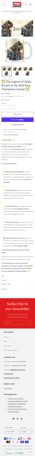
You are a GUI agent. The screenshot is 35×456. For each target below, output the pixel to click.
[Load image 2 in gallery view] (17, 71)
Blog (5, 341)
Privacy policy (8, 449)
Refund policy (28, 446)
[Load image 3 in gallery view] (28, 71)
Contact (6, 337)
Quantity (3, 103)
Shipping (11, 96)
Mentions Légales (13, 411)
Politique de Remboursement (17, 409)
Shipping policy (28, 449)
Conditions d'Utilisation (16, 398)
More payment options (18, 124)
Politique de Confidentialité (17, 404)
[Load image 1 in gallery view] (7, 71)
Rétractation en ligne (10, 350)
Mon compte (8, 388)
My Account (7, 346)
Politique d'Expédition (15, 406)
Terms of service (18, 449)
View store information (11, 134)
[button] (4, 5)
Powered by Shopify (18, 446)
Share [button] (5, 289)
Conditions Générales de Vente (18, 401)
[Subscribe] (29, 322)
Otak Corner (10, 446)
